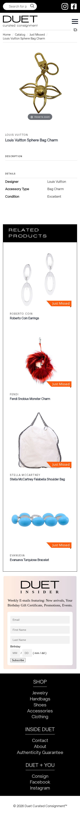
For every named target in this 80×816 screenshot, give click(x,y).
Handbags (40, 698)
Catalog (20, 34)
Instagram (40, 787)
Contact (40, 740)
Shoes (40, 704)
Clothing (40, 716)
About (40, 746)
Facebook (40, 781)
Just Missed (37, 34)
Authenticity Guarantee (40, 752)
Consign (40, 776)
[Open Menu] (75, 21)
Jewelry (40, 692)
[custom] (65, 6)
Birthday (15, 646)
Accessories (40, 710)
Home (7, 34)
